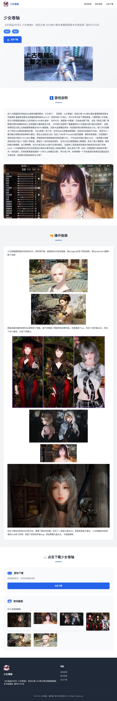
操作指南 (98, 4)
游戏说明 (87, 4)
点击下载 (109, 4)
